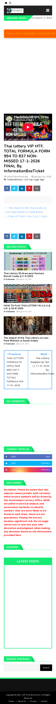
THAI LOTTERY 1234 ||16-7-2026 (27, 216)
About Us (22, 701)
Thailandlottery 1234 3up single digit (25, 179)
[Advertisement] (28, 78)
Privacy (33, 701)
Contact (44, 701)
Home (11, 701)
